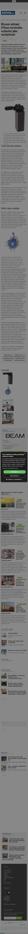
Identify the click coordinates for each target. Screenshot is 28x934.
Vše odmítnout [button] (14, 476)
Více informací (19, 466)
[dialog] (14, 467)
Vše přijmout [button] (14, 471)
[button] (14, 468)
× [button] (24, 453)
